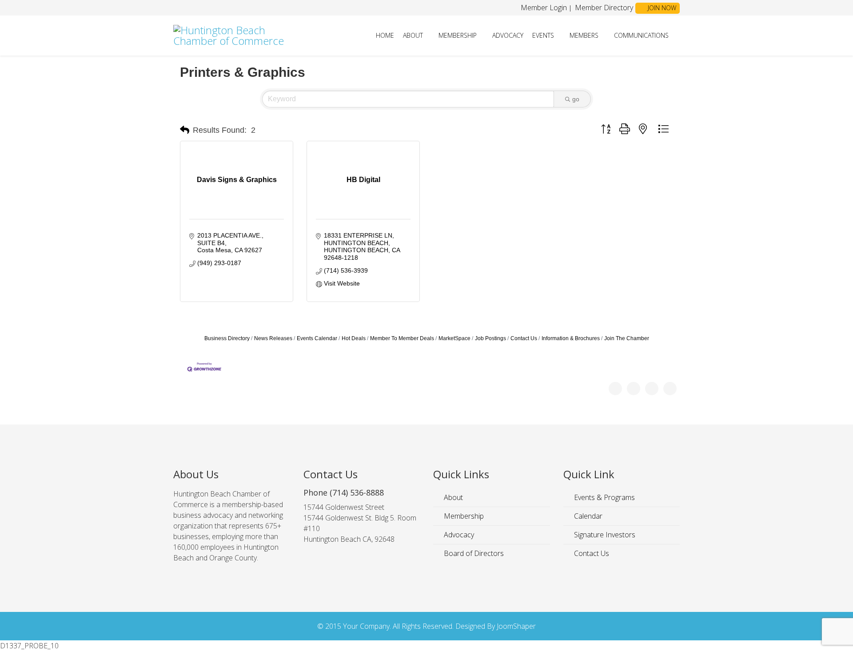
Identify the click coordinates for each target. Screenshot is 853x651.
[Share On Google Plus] (651, 388)
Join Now (661, 8)
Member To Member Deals (402, 338)
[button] (184, 130)
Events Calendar (317, 338)
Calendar (587, 516)
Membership (457, 35)
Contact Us (523, 338)
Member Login (544, 7)
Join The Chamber (626, 338)
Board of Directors (473, 553)
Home (385, 35)
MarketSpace (454, 338)
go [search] (575, 99)
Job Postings (490, 338)
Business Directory (227, 338)
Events (543, 35)
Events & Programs (603, 497)
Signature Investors (603, 535)
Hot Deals (354, 338)
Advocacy (507, 35)
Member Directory (603, 7)
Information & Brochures (571, 338)
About (413, 35)
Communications (641, 35)
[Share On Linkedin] (670, 388)
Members (584, 35)
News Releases (273, 338)
